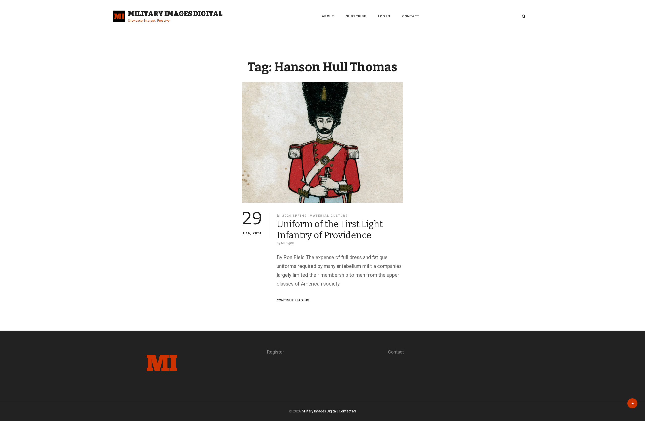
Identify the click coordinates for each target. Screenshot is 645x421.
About (328, 16)
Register (275, 352)
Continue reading (293, 300)
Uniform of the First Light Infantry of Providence (330, 230)
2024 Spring (294, 216)
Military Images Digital (175, 14)
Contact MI (347, 411)
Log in (384, 16)
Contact (410, 16)
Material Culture (329, 216)
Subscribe (356, 16)
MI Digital (287, 243)
